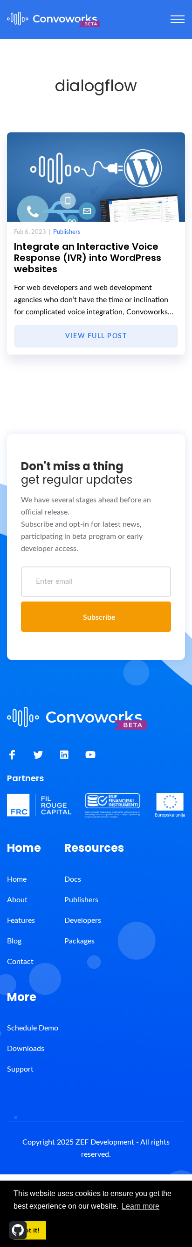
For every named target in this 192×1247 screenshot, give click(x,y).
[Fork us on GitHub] (18, 1230)
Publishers (67, 232)
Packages (79, 941)
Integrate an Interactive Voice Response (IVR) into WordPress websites (87, 258)
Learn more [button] (140, 1206)
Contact (20, 961)
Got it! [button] (30, 1230)
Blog (14, 941)
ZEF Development (104, 1142)
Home (17, 879)
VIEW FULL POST (96, 336)
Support (20, 1069)
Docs (72, 879)
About (17, 900)
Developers (82, 920)
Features (21, 920)
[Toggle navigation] (177, 19)
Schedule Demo (32, 1028)
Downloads (25, 1048)
